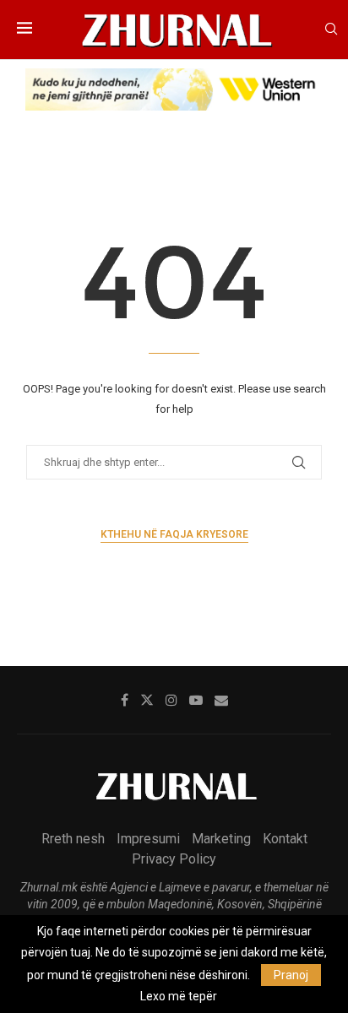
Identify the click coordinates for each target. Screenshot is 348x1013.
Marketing (221, 839)
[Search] (331, 29)
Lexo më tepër (178, 996)
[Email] (221, 699)
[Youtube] (196, 699)
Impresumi (148, 839)
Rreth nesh (73, 839)
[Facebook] (124, 699)
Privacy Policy (174, 859)
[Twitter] (147, 699)
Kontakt (285, 839)
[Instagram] (171, 699)
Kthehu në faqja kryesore (174, 534)
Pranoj (291, 975)
